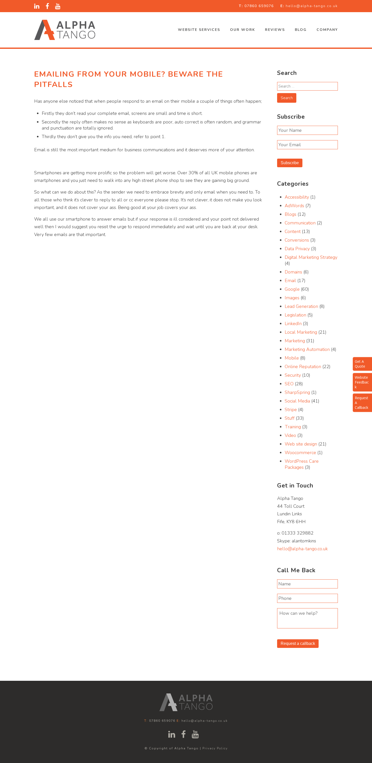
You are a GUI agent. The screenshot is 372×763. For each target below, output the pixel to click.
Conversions (297, 240)
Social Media (297, 401)
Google (292, 289)
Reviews (275, 29)
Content (293, 231)
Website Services (199, 29)
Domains (293, 272)
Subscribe (290, 163)
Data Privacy (297, 249)
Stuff (290, 418)
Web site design (301, 444)
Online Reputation (303, 367)
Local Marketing (301, 332)
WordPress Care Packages (302, 464)
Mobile (292, 358)
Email (290, 281)
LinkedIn (293, 324)
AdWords (294, 206)
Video (290, 435)
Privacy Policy (215, 748)
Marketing (295, 341)
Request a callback (298, 643)
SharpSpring (297, 392)
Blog (301, 29)
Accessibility (297, 197)
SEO (289, 384)
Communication (300, 223)
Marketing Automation (307, 349)
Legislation (295, 315)
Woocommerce (300, 453)
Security (293, 375)
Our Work (242, 29)
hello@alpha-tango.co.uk (312, 6)
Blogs (290, 214)
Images (292, 298)
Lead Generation (301, 306)
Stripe (291, 410)
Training (293, 427)
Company (327, 29)
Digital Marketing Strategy (311, 257)
